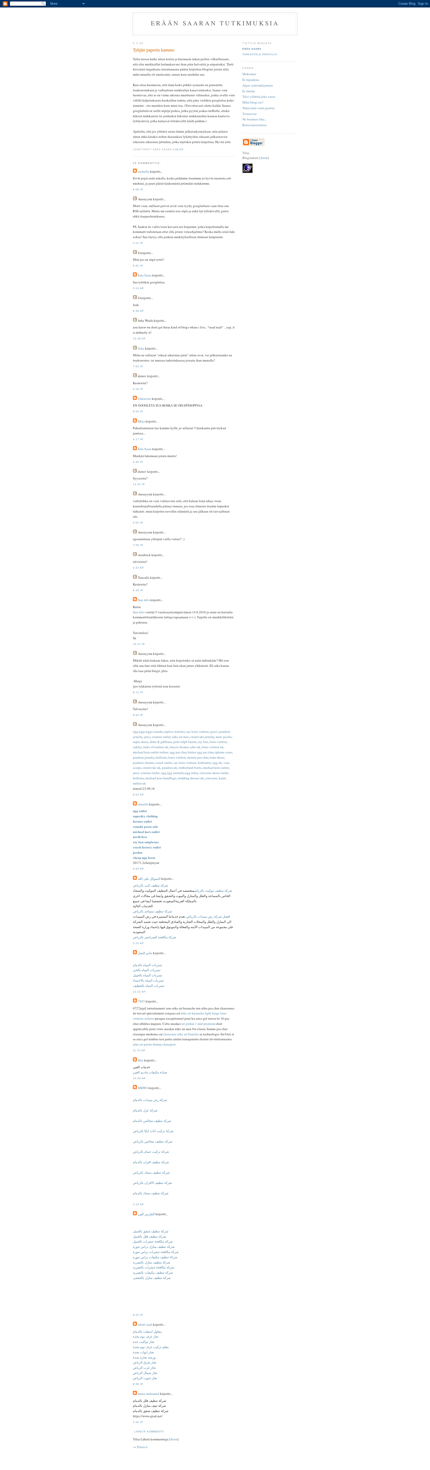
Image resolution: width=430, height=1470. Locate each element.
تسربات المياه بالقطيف (148, 985)
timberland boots (190, 767)
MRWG (143, 1088)
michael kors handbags (160, 778)
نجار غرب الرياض (144, 1367)
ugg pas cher (178, 752)
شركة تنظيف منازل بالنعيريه (151, 1262)
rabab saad (145, 1324)
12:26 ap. (139, 1078)
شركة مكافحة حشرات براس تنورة (156, 1252)
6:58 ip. (138, 189)
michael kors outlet (216, 767)
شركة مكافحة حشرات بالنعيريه (153, 1267)
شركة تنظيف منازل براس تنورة (154, 1246)
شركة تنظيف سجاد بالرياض (151, 1172)
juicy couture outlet (157, 737)
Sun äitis (144, 600)
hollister (161, 757)
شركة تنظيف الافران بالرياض (152, 1182)
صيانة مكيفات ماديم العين (150, 1072)
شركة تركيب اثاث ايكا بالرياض (153, 1131)
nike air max (180, 737)
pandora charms (143, 762)
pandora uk (169, 767)
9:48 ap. (139, 311)
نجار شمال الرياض (145, 1372)
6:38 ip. (138, 590)
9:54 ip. (138, 411)
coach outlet (164, 762)
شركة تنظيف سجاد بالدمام (150, 1193)
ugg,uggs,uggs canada (148, 731)
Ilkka (141, 421)
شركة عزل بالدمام (145, 1110)
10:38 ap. (139, 338)
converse (211, 778)
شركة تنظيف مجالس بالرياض (152, 1141)
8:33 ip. (138, 1314)
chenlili (143, 804)
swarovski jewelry (202, 737)
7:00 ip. (138, 366)
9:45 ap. (139, 868)
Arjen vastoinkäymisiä (257, 85)
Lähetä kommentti (149, 1431)
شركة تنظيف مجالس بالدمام (152, 1120)
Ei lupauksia (250, 79)
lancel (174, 747)
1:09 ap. (178, 149)
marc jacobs (224, 737)
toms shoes (217, 757)
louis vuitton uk (212, 747)
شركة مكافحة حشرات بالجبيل (153, 1241)
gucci (214, 731)
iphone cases (223, 752)
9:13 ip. (138, 692)
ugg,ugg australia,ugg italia (179, 773)
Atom (173, 1439)
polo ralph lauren (185, 741)
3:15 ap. (139, 1204)
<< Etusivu (140, 1447)
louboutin (204, 762)
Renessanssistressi (254, 125)
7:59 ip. (138, 545)
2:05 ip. (138, 522)
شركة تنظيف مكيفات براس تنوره (155, 1257)
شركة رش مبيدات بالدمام (150, 1100)
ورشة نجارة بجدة (144, 1357)
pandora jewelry (143, 757)
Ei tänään (248, 91)
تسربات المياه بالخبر (147, 970)
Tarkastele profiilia (259, 54)
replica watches (174, 731)
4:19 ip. (138, 389)
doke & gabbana (161, 741)
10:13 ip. (139, 644)
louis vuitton (218, 741)
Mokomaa (249, 74)
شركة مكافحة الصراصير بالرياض (154, 937)
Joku (141, 348)
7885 (141, 1001)
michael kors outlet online (150, 752)
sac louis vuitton (197, 731)
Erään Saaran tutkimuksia (215, 23)
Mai (140, 1060)
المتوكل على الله (149, 878)
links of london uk (155, 747)
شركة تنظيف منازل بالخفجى (152, 1277)
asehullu (143, 171)
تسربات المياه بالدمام (147, 965)
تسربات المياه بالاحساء (148, 980)
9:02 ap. (139, 794)
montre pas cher (197, 757)
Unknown (144, 398)
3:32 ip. (138, 1422)
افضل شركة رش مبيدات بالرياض (207, 916)
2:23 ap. (139, 567)
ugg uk (217, 762)
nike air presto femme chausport (154, 1044)
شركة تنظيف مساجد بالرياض (152, 911)
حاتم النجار (145, 953)
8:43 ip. (138, 715)
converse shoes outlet (214, 773)
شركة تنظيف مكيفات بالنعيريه (153, 1272)
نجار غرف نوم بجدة (146, 1336)
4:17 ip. (138, 439)
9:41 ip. (138, 265)
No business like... (254, 119)
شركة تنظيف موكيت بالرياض (213, 890)
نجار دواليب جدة (144, 1341)
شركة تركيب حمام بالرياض (151, 1151)
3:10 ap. (139, 288)
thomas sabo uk (189, 747)
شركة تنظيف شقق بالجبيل (150, 1231)
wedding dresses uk (191, 778)
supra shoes (140, 741)
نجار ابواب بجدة (143, 1352)
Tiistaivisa (249, 113)
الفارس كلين (146, 1214)
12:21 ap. (139, 991)
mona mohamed (148, 1393)
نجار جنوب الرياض (145, 1378)
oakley (137, 747)
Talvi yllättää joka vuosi (258, 96)
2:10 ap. (139, 943)
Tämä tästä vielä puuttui (258, 108)
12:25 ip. (139, 484)
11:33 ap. (139, 1050)
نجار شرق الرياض (145, 1362)
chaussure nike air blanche (181, 1034)
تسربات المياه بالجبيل (147, 975)
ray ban (203, 741)
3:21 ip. (138, 243)
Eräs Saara (145, 275)
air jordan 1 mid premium (198, 1023)
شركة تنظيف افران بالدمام (151, 1162)
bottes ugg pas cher (201, 752)
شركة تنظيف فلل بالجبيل (149, 1236)
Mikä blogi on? (252, 102)
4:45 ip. (138, 462)
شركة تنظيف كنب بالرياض (150, 885)
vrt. (192, 617)
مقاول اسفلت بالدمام (147, 1331)
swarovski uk (152, 767)
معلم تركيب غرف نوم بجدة (151, 1347)
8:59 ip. (138, 1384)
